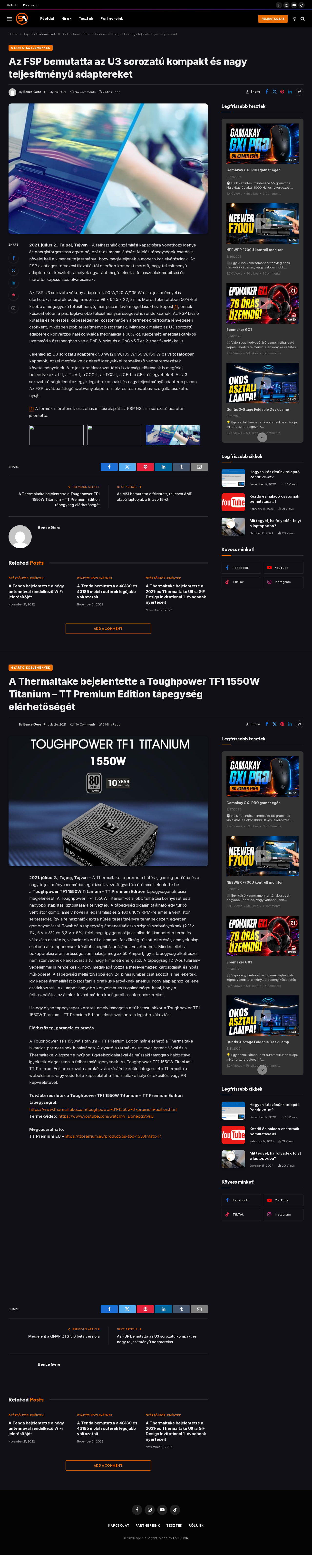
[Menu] (9, 18)
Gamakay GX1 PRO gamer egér (253, 170)
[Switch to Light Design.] (294, 19)
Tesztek (86, 18)
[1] (175, 306)
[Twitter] (13, 270)
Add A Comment (108, 629)
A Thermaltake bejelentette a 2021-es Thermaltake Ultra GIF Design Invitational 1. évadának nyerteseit (176, 594)
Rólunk (12, 5)
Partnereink (111, 18)
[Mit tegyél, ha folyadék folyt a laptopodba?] (233, 527)
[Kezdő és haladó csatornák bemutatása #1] (233, 502)
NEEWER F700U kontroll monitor (254, 250)
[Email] (13, 308)
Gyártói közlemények (30, 48)
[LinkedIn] (13, 283)
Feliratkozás (273, 18)
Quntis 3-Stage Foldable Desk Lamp (257, 409)
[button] (262, 124)
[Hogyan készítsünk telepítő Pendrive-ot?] (233, 478)
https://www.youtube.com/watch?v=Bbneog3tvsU (106, 1116)
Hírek (66, 18)
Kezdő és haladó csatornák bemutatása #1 (274, 499)
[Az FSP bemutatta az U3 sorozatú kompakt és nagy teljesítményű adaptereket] (108, 168)
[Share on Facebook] (266, 92)
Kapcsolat (30, 5)
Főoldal (47, 18)
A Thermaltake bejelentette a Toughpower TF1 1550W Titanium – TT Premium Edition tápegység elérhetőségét (59, 499)
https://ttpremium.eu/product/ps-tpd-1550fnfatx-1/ (113, 1136)
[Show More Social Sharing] (299, 92)
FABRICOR (180, 1538)
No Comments (85, 92)
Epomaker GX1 (239, 329)
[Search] (302, 18)
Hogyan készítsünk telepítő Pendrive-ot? (275, 474)
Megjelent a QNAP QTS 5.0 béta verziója (64, 1336)
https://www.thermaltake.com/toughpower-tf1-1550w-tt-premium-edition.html (103, 1109)
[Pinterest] (13, 295)
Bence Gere (32, 92)
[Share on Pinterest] (282, 92)
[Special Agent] (22, 18)
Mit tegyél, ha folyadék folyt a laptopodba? (275, 523)
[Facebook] (13, 258)
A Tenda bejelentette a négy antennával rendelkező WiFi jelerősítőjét (36, 591)
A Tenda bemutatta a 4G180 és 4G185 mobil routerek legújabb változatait (107, 591)
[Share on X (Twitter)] (274, 92)
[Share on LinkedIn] (290, 92)
